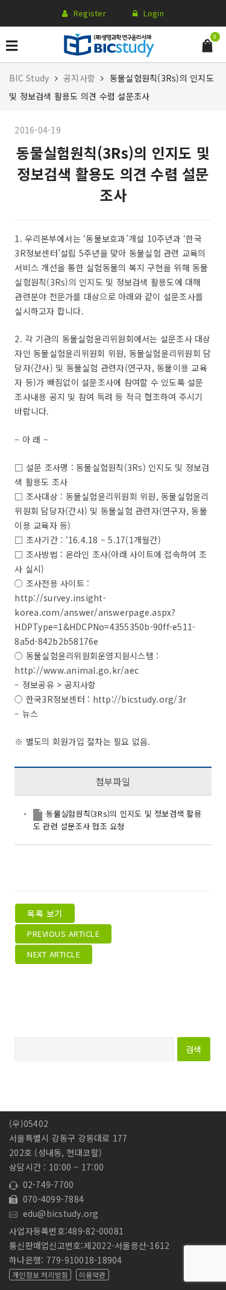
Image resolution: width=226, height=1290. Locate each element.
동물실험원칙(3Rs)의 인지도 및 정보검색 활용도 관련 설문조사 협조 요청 (117, 819)
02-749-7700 (45, 1184)
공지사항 (79, 78)
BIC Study (30, 78)
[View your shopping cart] (207, 44)
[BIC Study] (109, 43)
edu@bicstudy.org (58, 1213)
